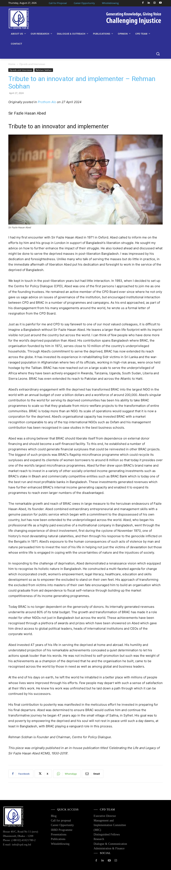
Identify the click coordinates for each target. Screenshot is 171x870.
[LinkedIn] (148, 3)
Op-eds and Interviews (21, 70)
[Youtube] (160, 3)
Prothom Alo (47, 102)
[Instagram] (154, 3)
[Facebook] (143, 3)
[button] (158, 54)
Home (11, 64)
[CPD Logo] (36, 18)
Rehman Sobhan (44, 70)
